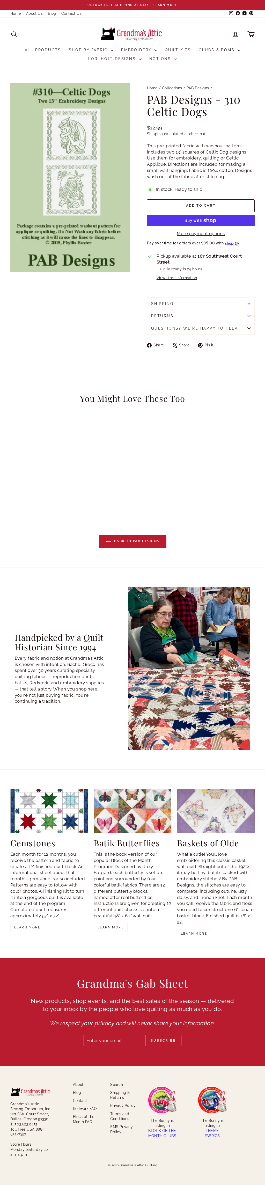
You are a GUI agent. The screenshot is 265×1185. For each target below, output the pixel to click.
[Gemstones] (49, 811)
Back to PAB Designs (136, 541)
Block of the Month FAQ (83, 1119)
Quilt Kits (178, 50)
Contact (80, 1101)
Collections (172, 88)
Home (15, 13)
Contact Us (71, 13)
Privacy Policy (123, 1105)
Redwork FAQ (85, 1109)
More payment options (201, 233)
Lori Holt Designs (112, 59)
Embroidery (137, 50)
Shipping (155, 134)
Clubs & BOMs (217, 50)
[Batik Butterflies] (132, 811)
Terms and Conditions (119, 1116)
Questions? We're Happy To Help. (195, 328)
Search (116, 1084)
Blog (52, 13)
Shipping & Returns (120, 1095)
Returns (162, 316)
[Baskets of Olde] (216, 811)
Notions (161, 59)
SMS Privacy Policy (121, 1129)
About (78, 1084)
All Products (43, 50)
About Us (34, 13)
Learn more (27, 927)
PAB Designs (198, 88)
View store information (177, 278)
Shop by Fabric (89, 50)
